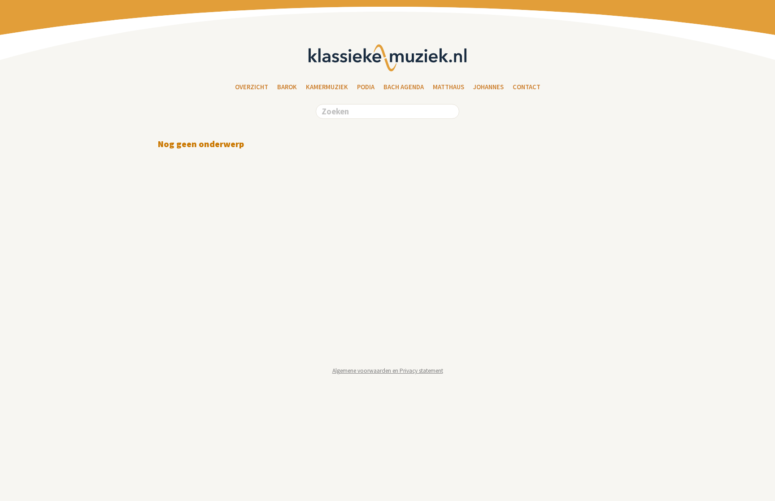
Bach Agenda (403, 87)
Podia (365, 87)
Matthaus (448, 87)
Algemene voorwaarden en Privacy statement (387, 371)
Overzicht (251, 87)
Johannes (488, 87)
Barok (287, 87)
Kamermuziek (327, 87)
